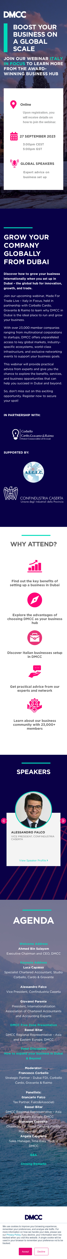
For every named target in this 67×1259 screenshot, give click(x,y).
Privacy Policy (13, 1234)
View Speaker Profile (43, 860)
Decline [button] (41, 1251)
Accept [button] (25, 1251)
